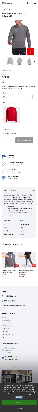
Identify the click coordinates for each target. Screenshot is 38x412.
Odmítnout (19, 408)
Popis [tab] (5, 190)
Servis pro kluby (6, 326)
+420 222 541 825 (10, 301)
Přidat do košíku (26, 140)
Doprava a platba (7, 323)
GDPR (3, 337)
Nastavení (19, 398)
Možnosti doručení (10, 134)
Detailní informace (15, 88)
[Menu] (35, 3)
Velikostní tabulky (6, 320)
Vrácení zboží (5, 331)
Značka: (6, 10)
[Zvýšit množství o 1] (12, 140)
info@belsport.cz (10, 296)
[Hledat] (27, 3)
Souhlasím (19, 403)
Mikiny (21, 221)
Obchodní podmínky (7, 334)
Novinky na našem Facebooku (14, 306)
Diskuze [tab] (13, 190)
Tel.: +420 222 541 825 (12, 359)
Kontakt (4, 317)
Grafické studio (6, 329)
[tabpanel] (11, 114)
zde (30, 394)
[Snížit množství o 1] (3, 140)
